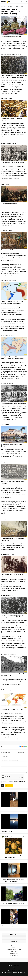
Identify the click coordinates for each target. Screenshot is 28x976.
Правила (14, 947)
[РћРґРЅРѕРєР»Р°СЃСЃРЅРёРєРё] (22, 746)
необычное (18, 737)
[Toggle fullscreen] (24, 804)
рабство (23, 737)
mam (9, 6)
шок (18, 739)
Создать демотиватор (14, 937)
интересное (11, 737)
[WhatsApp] (26, 746)
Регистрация (14, 945)
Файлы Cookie (14, 951)
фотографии (5, 737)
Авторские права (14, 953)
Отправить (8, 785)
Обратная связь (11, 970)
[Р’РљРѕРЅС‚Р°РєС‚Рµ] (20, 746)
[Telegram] (24, 746)
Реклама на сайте (14, 955)
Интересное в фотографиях (17, 6)
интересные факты (13, 739)
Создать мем (14, 941)
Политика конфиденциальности (14, 949)
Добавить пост (14, 934)
